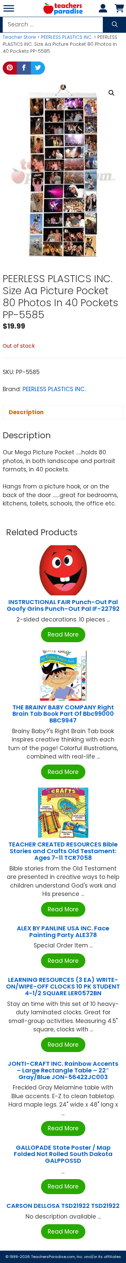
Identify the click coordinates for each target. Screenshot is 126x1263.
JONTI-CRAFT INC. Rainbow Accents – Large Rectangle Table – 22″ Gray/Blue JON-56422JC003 (63, 1070)
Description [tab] (26, 412)
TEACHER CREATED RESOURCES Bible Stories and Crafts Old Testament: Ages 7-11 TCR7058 (63, 851)
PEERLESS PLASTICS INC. (66, 37)
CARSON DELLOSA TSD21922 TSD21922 (63, 1205)
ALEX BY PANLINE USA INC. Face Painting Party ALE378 (63, 931)
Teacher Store (19, 37)
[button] (112, 93)
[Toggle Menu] (8, 8)
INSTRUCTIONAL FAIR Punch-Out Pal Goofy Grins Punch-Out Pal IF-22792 (63, 605)
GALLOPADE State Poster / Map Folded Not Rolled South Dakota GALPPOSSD (63, 1154)
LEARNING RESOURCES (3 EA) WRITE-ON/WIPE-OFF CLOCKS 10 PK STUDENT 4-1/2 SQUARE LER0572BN (63, 986)
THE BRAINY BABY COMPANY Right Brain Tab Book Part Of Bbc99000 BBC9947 (63, 714)
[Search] (115, 25)
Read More (63, 634)
